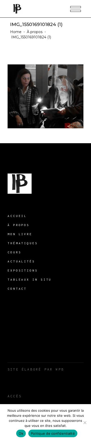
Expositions (23, 270)
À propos (34, 32)
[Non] (84, 422)
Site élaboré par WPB (36, 369)
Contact (17, 288)
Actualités (21, 261)
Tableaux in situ (30, 279)
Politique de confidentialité (53, 433)
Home (15, 32)
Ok (21, 433)
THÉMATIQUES (23, 243)
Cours (14, 252)
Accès (15, 396)
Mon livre (20, 234)
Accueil (17, 215)
